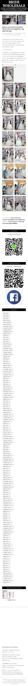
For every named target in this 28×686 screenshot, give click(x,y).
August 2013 (6, 582)
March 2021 (6, 431)
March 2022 (6, 408)
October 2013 (6, 578)
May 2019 (5, 472)
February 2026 (7, 322)
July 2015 (5, 558)
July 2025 (5, 335)
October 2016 (6, 530)
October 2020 (6, 440)
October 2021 (6, 417)
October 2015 (6, 552)
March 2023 (6, 386)
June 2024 (5, 360)
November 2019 (7, 461)
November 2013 (7, 576)
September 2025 (7, 331)
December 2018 (7, 481)
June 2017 (5, 515)
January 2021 (6, 434)
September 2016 (7, 532)
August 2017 (6, 511)
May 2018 (5, 494)
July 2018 (5, 490)
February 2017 (7, 522)
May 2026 (5, 317)
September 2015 (7, 554)
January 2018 (6, 502)
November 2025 (7, 328)
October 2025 (6, 330)
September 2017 (7, 509)
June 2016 (5, 537)
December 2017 (7, 504)
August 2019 (6, 466)
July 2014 (5, 565)
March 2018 (6, 498)
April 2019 (5, 474)
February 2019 (7, 477)
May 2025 (5, 339)
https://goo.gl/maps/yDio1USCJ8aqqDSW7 (12, 674)
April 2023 (5, 384)
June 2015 (5, 560)
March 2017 (6, 520)
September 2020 (7, 442)
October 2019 (6, 462)
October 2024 (6, 352)
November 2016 (7, 528)
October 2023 (6, 373)
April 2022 (5, 406)
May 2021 (5, 427)
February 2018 (7, 500)
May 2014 (5, 569)
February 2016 (7, 545)
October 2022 (6, 395)
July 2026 (5, 313)
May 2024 (5, 361)
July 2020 (5, 446)
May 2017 (5, 517)
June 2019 (5, 470)
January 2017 (6, 524)
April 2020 (5, 451)
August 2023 (6, 376)
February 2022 (7, 410)
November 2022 (7, 393)
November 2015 (7, 550)
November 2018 (7, 483)
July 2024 (5, 358)
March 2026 (6, 320)
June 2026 (5, 315)
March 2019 (6, 475)
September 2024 (7, 354)
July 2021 (5, 423)
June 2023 (5, 380)
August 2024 (6, 356)
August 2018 (6, 489)
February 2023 (7, 388)
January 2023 (6, 389)
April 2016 (5, 541)
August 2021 (6, 421)
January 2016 (6, 547)
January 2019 (6, 479)
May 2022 (5, 404)
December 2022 (7, 391)
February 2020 (7, 455)
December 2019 (7, 459)
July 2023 (5, 378)
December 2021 (7, 414)
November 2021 (7, 416)
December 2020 (7, 436)
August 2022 (6, 399)
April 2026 (5, 318)
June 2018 (5, 492)
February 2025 (7, 345)
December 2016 (7, 526)
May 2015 (5, 561)
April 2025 (5, 341)
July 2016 (5, 535)
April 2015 (5, 563)
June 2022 (5, 403)
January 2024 (6, 367)
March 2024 (6, 363)
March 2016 (6, 543)
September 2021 (7, 419)
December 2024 (7, 348)
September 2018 (7, 487)
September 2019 (7, 464)
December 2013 (7, 575)
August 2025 (6, 333)
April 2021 (5, 429)
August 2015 (6, 556)
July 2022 (5, 401)
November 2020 (7, 438)
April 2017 (5, 518)
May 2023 (5, 382)
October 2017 (6, 507)
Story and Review (16, 34)
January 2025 (6, 346)
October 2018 (6, 485)
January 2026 (6, 324)
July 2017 (5, 513)
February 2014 (7, 573)
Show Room (8, 34)
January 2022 (6, 412)
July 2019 (5, 468)
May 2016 (5, 539)
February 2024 (7, 365)
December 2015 (7, 548)
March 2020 (6, 453)
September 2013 (7, 580)
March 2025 (6, 343)
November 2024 (7, 350)
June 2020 (5, 447)
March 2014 (6, 571)
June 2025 (5, 337)
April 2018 (5, 496)
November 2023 (7, 371)
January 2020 (6, 457)
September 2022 (7, 397)
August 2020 (6, 444)
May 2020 (5, 449)
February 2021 (7, 432)
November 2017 (7, 505)
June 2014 (5, 567)
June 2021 (5, 425)
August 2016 (6, 533)
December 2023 (7, 369)
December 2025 (7, 326)
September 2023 (7, 374)
